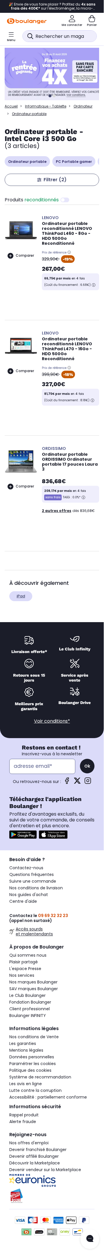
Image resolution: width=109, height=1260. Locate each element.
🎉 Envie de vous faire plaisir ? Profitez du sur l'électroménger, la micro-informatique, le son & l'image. (52, 6)
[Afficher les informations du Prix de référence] (69, 252)
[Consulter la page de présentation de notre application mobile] (23, 834)
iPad (21, 596)
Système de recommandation (40, 1077)
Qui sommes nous (28, 955)
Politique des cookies (30, 1070)
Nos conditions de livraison (36, 888)
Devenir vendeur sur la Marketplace (45, 1170)
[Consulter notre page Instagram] (87, 782)
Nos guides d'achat (28, 895)
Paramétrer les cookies (32, 1064)
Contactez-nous (26, 868)
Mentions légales (26, 1050)
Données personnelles (31, 1057)
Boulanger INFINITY (27, 1015)
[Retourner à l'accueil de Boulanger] (27, 21)
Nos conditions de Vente (34, 1037)
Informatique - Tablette (45, 106)
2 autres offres (56, 510)
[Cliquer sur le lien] (54, 74)
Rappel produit (24, 1115)
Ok (87, 766)
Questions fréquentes (31, 874)
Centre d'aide (23, 901)
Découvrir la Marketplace (34, 1163)
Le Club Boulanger (27, 995)
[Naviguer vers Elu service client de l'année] (51, 1196)
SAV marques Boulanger (33, 989)
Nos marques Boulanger (33, 982)
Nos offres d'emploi (29, 1143)
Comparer (25, 255)
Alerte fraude (22, 1122)
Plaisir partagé (23, 962)
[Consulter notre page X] (77, 782)
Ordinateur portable (27, 161)
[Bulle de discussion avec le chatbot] (90, 1239)
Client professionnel (29, 1009)
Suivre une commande (32, 881)
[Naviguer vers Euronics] (51, 1180)
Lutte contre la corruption (35, 1090)
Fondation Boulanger (30, 1002)
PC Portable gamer (74, 161)
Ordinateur (83, 106)
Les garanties (22, 1043)
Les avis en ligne (25, 1084)
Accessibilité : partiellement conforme (48, 1097)
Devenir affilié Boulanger (34, 1156)
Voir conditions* (52, 721)
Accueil (11, 106)
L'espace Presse (25, 969)
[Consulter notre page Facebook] (66, 782)
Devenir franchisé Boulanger (38, 1149)
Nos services (21, 975)
